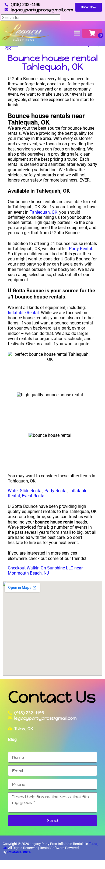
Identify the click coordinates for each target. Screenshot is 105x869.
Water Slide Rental (25, 490)
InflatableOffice (19, 852)
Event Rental (34, 495)
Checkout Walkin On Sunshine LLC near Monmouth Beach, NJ (45, 570)
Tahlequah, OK (43, 212)
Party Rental (80, 248)
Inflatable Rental (23, 312)
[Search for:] (30, 17)
